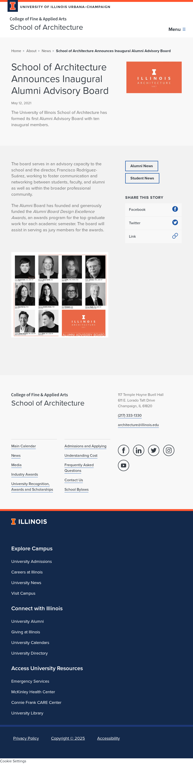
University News (26, 583)
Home (16, 51)
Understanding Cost (80, 455)
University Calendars (30, 642)
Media (16, 465)
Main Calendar (23, 446)
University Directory (29, 653)
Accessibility (108, 738)
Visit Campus (23, 593)
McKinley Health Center (33, 692)
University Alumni (27, 621)
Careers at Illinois (27, 572)
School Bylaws (76, 489)
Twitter (134, 223)
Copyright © (68, 738)
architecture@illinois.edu (138, 425)
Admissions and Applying (85, 446)
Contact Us (73, 480)
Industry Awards (24, 474)
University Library (27, 713)
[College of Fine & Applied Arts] (57, 19)
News (46, 51)
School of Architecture (46, 27)
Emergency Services (30, 681)
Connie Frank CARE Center (36, 702)
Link (132, 236)
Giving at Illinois (25, 632)
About (31, 51)
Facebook (137, 209)
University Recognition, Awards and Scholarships (32, 486)
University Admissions (31, 561)
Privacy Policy (26, 738)
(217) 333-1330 (130, 415)
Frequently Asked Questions (79, 467)
